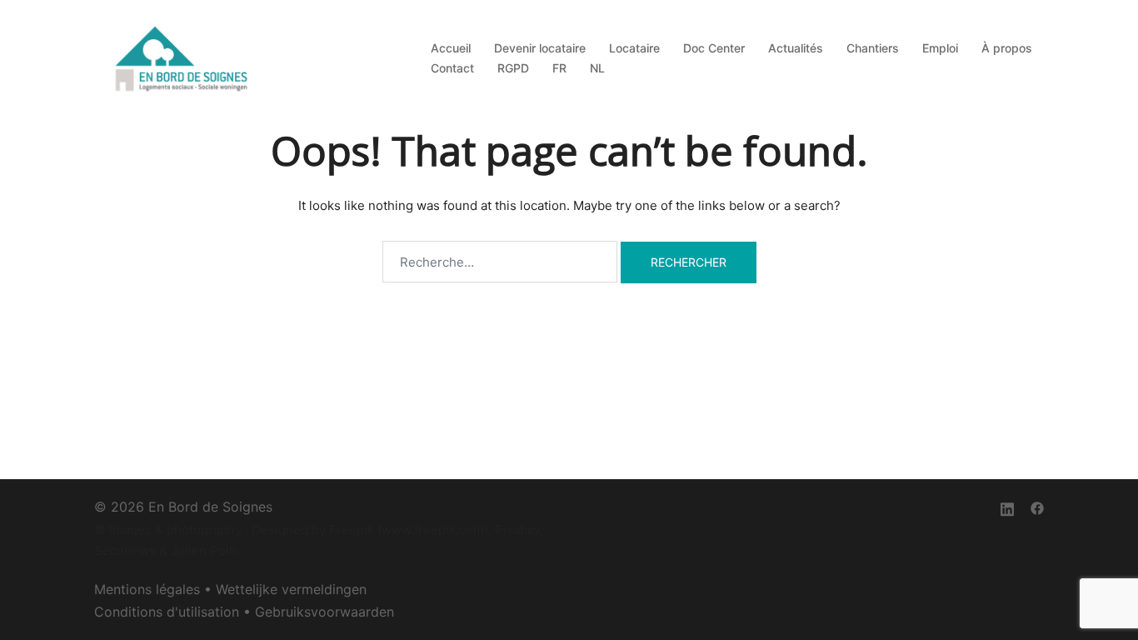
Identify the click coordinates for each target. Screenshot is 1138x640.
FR (559, 68)
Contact (452, 68)
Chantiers (872, 48)
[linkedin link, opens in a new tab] (1007, 506)
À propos (1006, 48)
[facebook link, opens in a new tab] (1037, 506)
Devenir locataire (540, 48)
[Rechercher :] (499, 261)
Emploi (940, 48)
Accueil (451, 48)
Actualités (795, 48)
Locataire (634, 48)
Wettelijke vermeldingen (291, 589)
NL (597, 68)
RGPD (513, 68)
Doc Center (714, 48)
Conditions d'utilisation (166, 611)
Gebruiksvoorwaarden (324, 611)
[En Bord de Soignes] (183, 57)
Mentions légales (147, 589)
